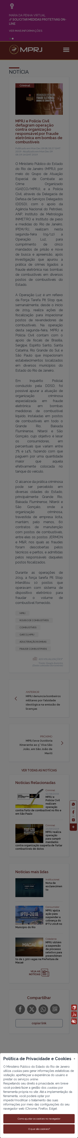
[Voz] (74, 1014)
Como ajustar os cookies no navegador (39, 1118)
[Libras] (74, 1007)
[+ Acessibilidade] (74, 1021)
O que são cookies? (39, 1129)
